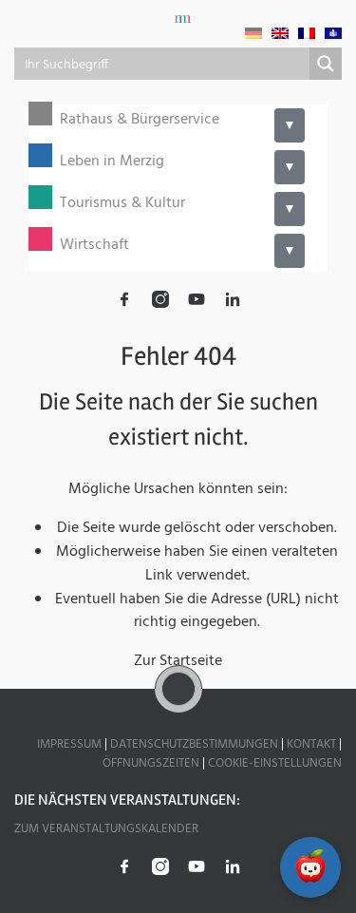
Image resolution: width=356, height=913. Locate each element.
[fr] (306, 33)
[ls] (333, 33)
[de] (253, 33)
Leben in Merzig (112, 162)
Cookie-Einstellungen (275, 763)
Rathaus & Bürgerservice (139, 120)
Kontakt (311, 744)
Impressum (69, 744)
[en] (280, 33)
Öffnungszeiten (151, 763)
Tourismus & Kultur (122, 204)
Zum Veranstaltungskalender (106, 829)
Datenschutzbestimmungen (194, 744)
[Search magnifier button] (325, 64)
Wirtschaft (94, 245)
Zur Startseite (178, 661)
